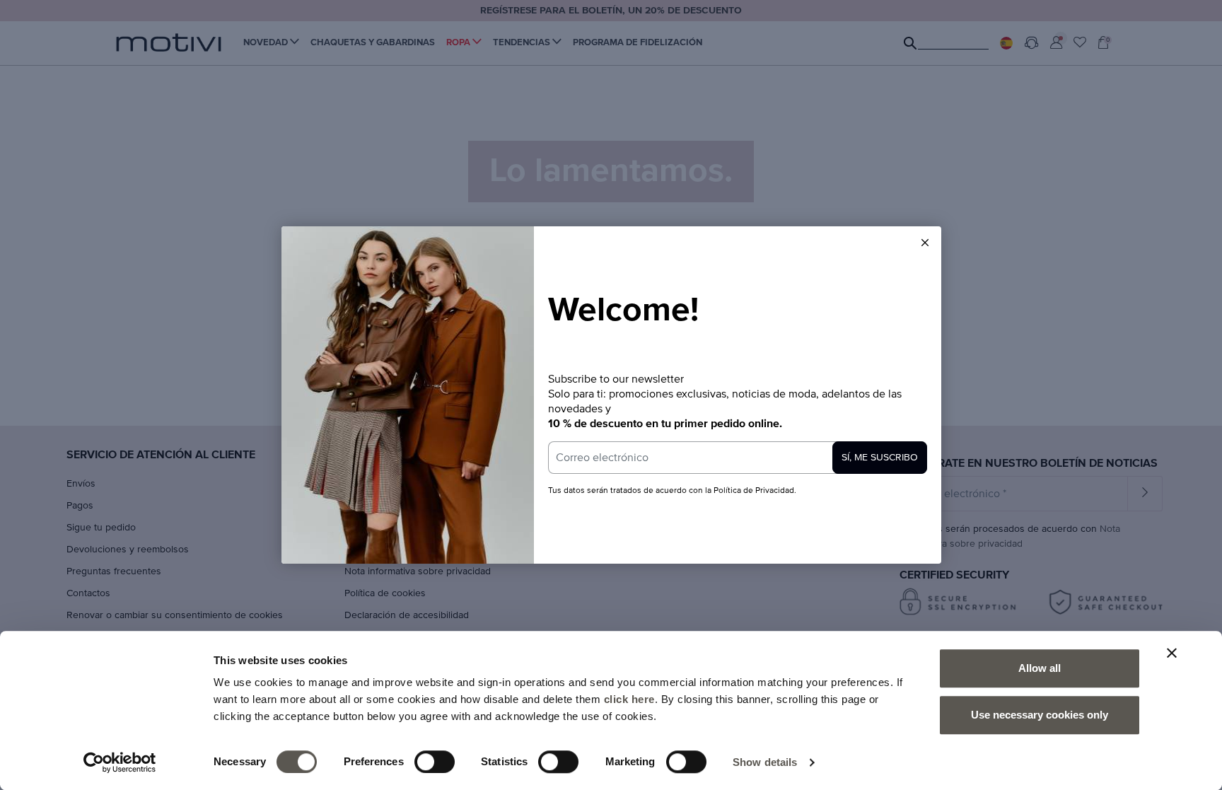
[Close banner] (1172, 653)
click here (629, 699)
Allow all (1039, 668)
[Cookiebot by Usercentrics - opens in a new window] (120, 762)
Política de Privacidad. (753, 491)
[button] (925, 242)
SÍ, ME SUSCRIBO (880, 458)
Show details (765, 762)
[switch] (434, 761)
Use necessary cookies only (1039, 715)
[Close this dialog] (925, 242)
